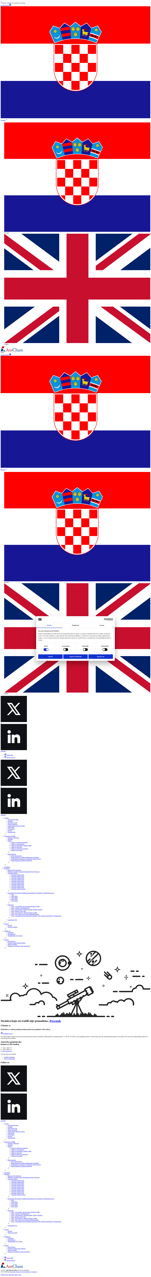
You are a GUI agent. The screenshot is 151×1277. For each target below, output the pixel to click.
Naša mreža (11, 827)
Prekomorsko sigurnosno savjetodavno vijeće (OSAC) (26, 859)
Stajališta (10, 839)
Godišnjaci (11, 932)
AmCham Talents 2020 (17, 884)
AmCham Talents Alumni (18, 889)
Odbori (10, 841)
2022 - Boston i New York (18, 911)
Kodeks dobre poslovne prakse (16, 826)
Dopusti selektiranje (75, 656)
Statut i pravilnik (12, 944)
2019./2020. (14, 897)
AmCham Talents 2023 (17, 879)
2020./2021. (14, 896)
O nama (6, 818)
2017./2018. (14, 901)
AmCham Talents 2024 (17, 878)
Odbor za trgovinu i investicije (19, 848)
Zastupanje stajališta (9, 836)
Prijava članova (9, 757)
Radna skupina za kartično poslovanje (21, 860)
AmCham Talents (12, 873)
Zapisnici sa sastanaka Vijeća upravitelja (19, 946)
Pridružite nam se (7, 1033)
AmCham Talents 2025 (17, 876)
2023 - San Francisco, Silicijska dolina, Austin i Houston (26, 909)
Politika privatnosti (9, 1057)
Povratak (55, 1020)
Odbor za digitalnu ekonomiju (19, 842)
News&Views (11, 934)
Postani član (8, 755)
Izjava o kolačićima (9, 1059)
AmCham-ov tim (12, 822)
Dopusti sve (100, 656)
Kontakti (10, 821)
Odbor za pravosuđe (16, 850)
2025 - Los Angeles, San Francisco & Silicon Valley (25, 906)
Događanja (7, 867)
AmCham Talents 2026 (17, 875)
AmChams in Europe (15, 1272)
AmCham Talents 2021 (17, 882)
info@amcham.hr (7, 1051)
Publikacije (7, 931)
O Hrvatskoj (11, 829)
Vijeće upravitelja (12, 824)
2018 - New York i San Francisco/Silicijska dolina (25, 914)
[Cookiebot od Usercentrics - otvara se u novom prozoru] (105, 619)
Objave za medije (12, 927)
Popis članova (11, 941)
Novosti (6, 924)
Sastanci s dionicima (13, 837)
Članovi (6, 939)
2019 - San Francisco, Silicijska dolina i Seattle (24, 912)
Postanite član (11, 832)
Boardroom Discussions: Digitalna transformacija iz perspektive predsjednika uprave (31, 893)
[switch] (65, 649)
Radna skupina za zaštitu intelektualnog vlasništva (25, 857)
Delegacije (11, 905)
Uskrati (50, 656)
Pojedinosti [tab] (75, 625)
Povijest (10, 830)
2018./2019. (14, 899)
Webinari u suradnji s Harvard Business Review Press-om (23, 871)
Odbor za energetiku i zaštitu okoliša (21, 845)
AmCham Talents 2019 (17, 886)
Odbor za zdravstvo (16, 847)
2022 (12, 894)
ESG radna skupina (16, 856)
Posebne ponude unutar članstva (16, 943)
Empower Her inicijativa (14, 870)
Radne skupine (12, 854)
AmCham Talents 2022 (17, 881)
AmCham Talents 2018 (17, 887)
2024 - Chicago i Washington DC (20, 908)
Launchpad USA (12, 920)
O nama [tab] (101, 625)
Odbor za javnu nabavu (17, 844)
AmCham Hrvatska (13, 819)
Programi (6, 868)
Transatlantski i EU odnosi (15, 935)
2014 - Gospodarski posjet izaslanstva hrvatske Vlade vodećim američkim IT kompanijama (36, 916)
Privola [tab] (49, 625)
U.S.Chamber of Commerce (29, 1272)
